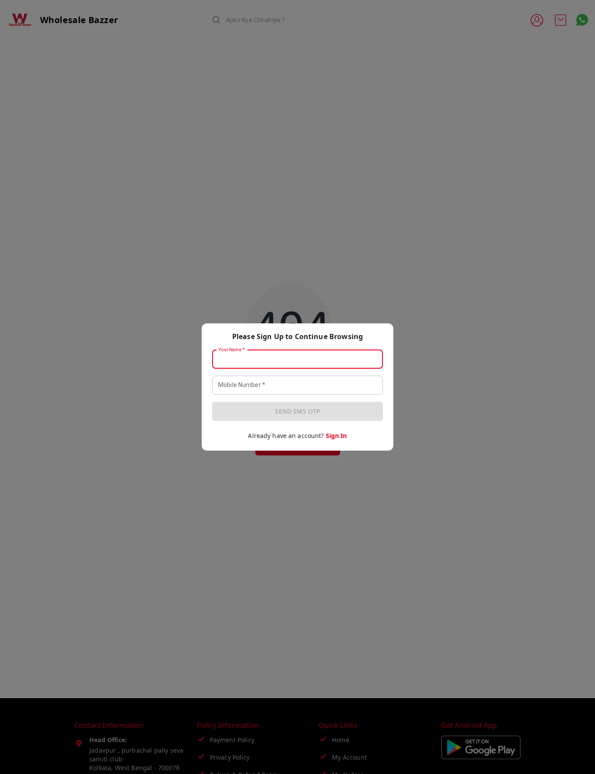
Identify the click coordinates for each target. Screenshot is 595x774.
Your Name (231, 350)
